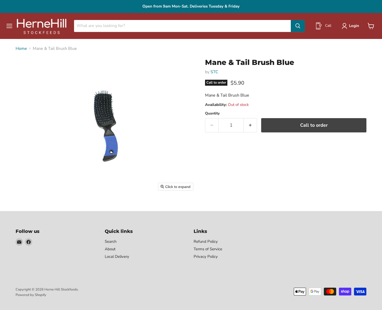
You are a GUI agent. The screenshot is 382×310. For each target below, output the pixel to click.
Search (111, 241)
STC (214, 72)
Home (21, 48)
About (110, 249)
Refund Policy (206, 241)
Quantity (212, 113)
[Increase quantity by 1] (250, 125)
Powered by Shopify (31, 295)
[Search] (298, 26)
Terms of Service (208, 249)
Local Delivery (117, 256)
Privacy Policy (206, 256)
